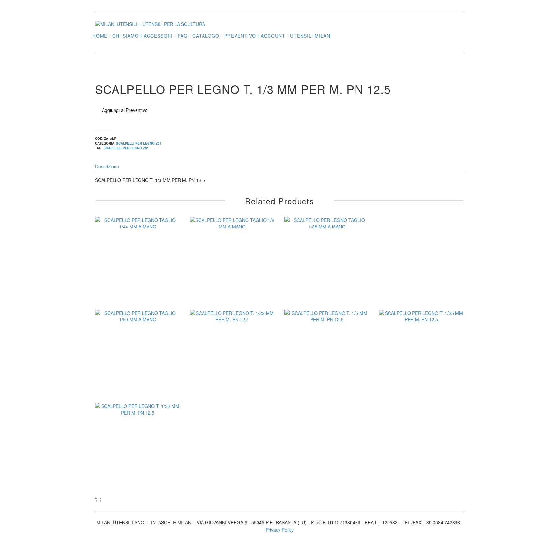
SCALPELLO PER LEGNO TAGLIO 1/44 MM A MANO (137, 274)
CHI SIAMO (125, 36)
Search (339, 35)
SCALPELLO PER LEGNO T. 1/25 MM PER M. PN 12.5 (421, 367)
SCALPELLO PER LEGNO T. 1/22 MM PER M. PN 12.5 (232, 367)
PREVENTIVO (240, 36)
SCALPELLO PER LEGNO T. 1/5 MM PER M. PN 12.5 (326, 367)
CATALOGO (205, 36)
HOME (100, 36)
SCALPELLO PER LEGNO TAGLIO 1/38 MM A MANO (327, 274)
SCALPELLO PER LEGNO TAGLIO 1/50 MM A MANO (137, 367)
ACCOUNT (273, 36)
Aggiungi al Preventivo (125, 110)
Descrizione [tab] (107, 166)
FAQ (183, 36)
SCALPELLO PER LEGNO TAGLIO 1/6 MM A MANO (232, 274)
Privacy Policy (280, 529)
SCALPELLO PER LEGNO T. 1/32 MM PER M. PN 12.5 (137, 460)
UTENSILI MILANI (311, 36)
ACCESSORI (158, 36)
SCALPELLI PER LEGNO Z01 (138, 143)
